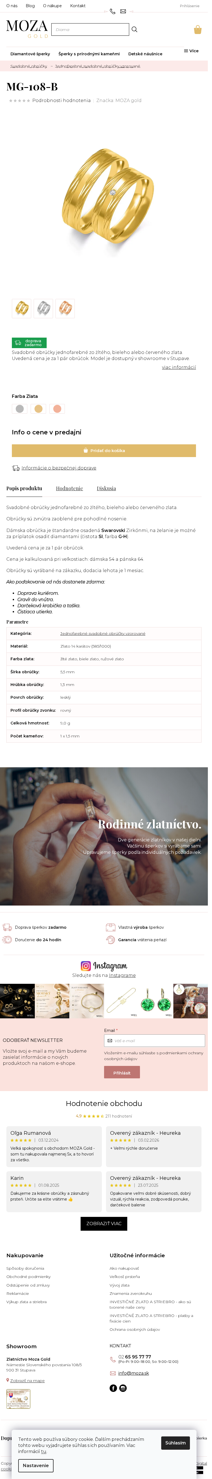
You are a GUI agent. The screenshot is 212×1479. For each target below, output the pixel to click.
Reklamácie (17, 1293)
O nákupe (52, 5)
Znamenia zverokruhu (131, 1293)
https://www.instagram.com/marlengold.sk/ (123, 1388)
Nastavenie (36, 1465)
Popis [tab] (12, 488)
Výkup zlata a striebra (26, 1301)
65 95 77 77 (134, 1357)
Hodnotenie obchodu (104, 1103)
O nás (11, 5)
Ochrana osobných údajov (135, 1329)
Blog (30, 5)
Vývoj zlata (119, 1285)
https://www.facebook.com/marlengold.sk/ (113, 1388)
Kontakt (78, 5)
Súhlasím (175, 1443)
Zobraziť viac (103, 1223)
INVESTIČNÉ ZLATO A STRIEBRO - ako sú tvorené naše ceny (150, 1304)
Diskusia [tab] (106, 488)
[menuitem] (30, 54)
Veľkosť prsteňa (125, 1276)
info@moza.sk (133, 1373)
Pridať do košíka (104, 450)
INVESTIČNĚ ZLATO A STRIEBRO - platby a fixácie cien (151, 1318)
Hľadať (134, 29)
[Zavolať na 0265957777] (113, 11)
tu (43, 1451)
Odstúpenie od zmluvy (28, 1285)
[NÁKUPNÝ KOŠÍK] (190, 30)
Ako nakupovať (124, 1268)
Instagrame (122, 975)
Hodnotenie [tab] (69, 488)
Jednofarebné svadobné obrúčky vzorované (102, 633)
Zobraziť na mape (27, 1380)
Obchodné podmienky (28, 1276)
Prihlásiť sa (122, 1072)
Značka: (119, 100)
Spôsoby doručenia (25, 1268)
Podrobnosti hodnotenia (61, 100)
